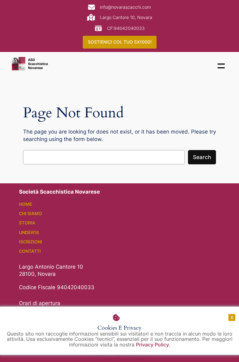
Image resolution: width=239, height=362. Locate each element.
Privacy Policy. (153, 344)
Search (202, 157)
